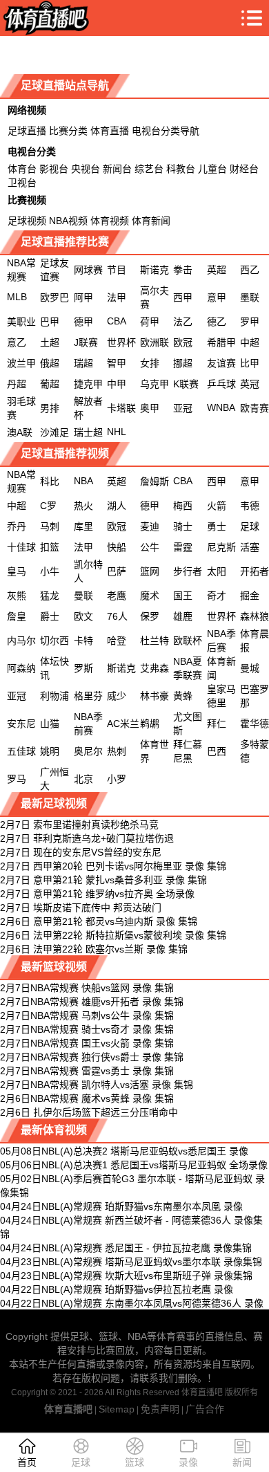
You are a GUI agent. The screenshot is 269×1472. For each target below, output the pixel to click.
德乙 (216, 321)
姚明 (49, 751)
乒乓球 (221, 383)
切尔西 (54, 640)
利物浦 (54, 695)
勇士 (216, 526)
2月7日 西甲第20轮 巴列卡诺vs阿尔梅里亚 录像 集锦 (113, 866)
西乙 (249, 269)
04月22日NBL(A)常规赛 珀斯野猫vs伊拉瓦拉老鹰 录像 (116, 1289)
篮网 (149, 571)
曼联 (83, 595)
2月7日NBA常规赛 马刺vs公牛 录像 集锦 (87, 1015)
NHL (116, 431)
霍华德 (254, 723)
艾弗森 (154, 668)
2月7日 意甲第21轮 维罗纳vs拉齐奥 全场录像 (97, 893)
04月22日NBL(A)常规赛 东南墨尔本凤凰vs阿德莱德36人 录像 (131, 1303)
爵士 (49, 616)
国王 (182, 595)
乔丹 (16, 526)
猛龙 (49, 595)
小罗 (116, 778)
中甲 (116, 383)
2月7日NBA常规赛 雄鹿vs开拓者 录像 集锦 (91, 1001)
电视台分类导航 (165, 130)
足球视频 (27, 220)
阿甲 (83, 297)
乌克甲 (154, 383)
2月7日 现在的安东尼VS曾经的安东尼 (80, 852)
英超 (216, 269)
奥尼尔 (88, 751)
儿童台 (212, 168)
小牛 (49, 571)
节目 (116, 269)
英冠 (249, 383)
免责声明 (160, 1409)
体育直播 (109, 130)
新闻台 (117, 168)
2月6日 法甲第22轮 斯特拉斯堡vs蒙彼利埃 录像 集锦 (113, 935)
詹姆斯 (154, 481)
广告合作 (205, 1409)
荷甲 (149, 321)
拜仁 (216, 723)
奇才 (216, 595)
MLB (17, 296)
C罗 (48, 505)
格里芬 (88, 695)
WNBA (221, 407)
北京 (83, 778)
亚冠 (182, 408)
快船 (116, 547)
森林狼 (254, 616)
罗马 (16, 778)
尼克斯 (221, 547)
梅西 (182, 505)
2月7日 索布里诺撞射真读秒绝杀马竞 (79, 824)
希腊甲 (221, 342)
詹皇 (16, 616)
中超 (249, 342)
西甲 (182, 297)
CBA (116, 320)
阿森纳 (21, 668)
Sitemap (116, 1409)
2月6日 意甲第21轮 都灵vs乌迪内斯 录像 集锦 (98, 921)
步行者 (187, 571)
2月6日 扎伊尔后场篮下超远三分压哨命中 (89, 1112)
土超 (49, 342)
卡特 (83, 640)
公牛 (149, 547)
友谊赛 (221, 363)
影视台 (53, 168)
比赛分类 (68, 130)
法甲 (116, 297)
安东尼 (21, 723)
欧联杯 (187, 640)
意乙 (16, 342)
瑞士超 (88, 432)
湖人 (116, 505)
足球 (249, 526)
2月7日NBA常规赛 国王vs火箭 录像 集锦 (87, 1043)
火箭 (216, 505)
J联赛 (86, 342)
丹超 (16, 383)
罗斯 (83, 668)
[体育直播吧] (44, 18)
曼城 (249, 668)
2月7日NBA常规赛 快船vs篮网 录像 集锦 (87, 987)
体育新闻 (151, 220)
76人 (117, 616)
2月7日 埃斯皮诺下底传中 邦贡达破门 (80, 907)
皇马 (16, 571)
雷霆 (182, 547)
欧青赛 (254, 408)
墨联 (249, 297)
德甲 (83, 321)
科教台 (180, 168)
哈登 (116, 640)
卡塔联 (121, 408)
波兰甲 (21, 363)
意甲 (216, 297)
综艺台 (148, 168)
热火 (83, 505)
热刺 (116, 751)
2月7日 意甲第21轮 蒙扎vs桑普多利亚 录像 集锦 (103, 879)
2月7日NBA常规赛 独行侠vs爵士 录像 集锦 (91, 1056)
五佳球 (21, 751)
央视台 (85, 168)
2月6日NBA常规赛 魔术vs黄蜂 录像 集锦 (87, 1098)
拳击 (182, 269)
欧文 (83, 616)
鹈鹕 (149, 723)
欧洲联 (154, 342)
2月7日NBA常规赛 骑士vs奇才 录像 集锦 (87, 1029)
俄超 (49, 363)
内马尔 (21, 640)
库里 (83, 526)
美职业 (21, 321)
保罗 (149, 616)
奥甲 (149, 408)
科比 (49, 481)
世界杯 (121, 342)
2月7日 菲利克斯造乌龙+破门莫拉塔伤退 (87, 838)
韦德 (249, 505)
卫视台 (22, 182)
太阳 (216, 571)
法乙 (182, 321)
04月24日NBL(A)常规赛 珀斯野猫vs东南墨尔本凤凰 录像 (121, 1206)
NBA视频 (68, 220)
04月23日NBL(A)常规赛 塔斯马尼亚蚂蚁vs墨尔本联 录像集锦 (131, 1261)
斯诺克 (154, 269)
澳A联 (19, 432)
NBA (83, 480)
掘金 (249, 595)
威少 (116, 695)
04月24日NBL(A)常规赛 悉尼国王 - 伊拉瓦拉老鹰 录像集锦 (126, 1247)
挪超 (182, 363)
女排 (149, 363)
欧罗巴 (54, 297)
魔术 (149, 595)
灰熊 (16, 595)
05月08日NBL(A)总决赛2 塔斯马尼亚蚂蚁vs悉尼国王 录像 (124, 1151)
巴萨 (116, 571)
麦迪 (149, 526)
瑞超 (83, 363)
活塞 (249, 547)
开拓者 (254, 571)
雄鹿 (182, 616)
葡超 (49, 383)
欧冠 (182, 342)
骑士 (182, 526)
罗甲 (249, 321)
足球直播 (27, 130)
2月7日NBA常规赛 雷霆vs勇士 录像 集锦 (87, 1070)
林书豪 (154, 695)
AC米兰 (123, 723)
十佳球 (21, 547)
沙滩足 (54, 432)
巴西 (216, 751)
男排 (49, 408)
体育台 (22, 168)
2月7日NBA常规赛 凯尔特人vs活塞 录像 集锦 (96, 1084)
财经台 (244, 168)
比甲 (249, 363)
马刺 (49, 526)
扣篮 (49, 547)
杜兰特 (154, 640)
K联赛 (186, 383)
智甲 (116, 363)
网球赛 (88, 269)
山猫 (49, 723)
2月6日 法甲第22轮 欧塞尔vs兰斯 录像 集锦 (94, 949)
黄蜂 (182, 695)
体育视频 (109, 220)
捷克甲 (88, 383)
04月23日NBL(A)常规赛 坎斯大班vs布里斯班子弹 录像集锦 (126, 1275)
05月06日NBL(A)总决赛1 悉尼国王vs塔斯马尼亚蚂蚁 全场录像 (134, 1164)
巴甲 (49, 321)
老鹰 (116, 595)
